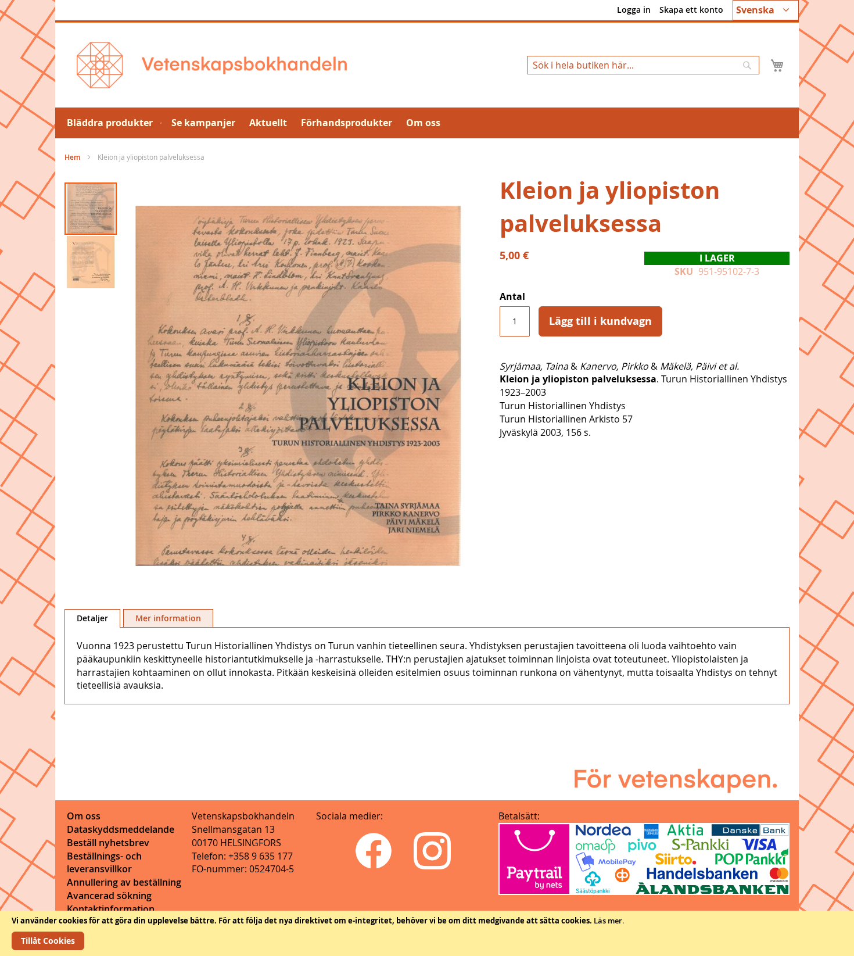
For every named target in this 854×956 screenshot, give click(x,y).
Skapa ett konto (691, 9)
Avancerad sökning (109, 895)
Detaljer (92, 618)
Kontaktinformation (111, 909)
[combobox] (643, 65)
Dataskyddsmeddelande (120, 829)
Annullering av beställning (124, 882)
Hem (72, 157)
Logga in (634, 9)
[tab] (92, 618)
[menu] (427, 123)
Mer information (168, 618)
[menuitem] (112, 123)
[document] (427, 933)
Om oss (84, 816)
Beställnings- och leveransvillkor (104, 863)
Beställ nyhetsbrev (108, 842)
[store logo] (212, 65)
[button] (765, 10)
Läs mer (608, 920)
